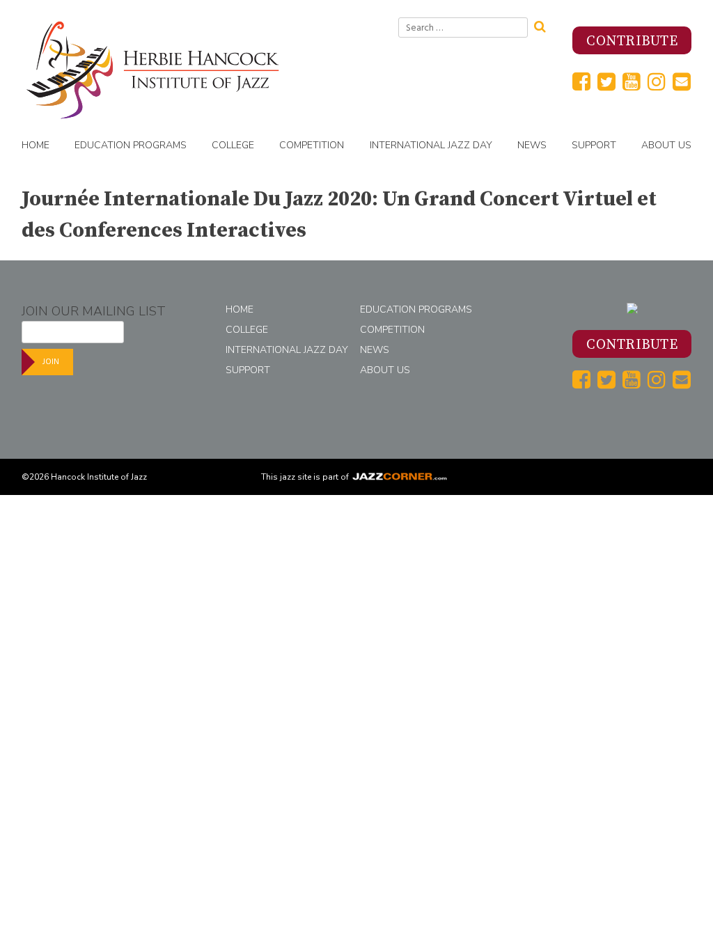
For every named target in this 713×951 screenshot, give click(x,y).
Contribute (631, 41)
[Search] (544, 25)
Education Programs (131, 145)
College (233, 145)
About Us (666, 145)
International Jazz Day (431, 145)
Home (35, 145)
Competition (311, 145)
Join (50, 361)
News (532, 145)
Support (594, 145)
